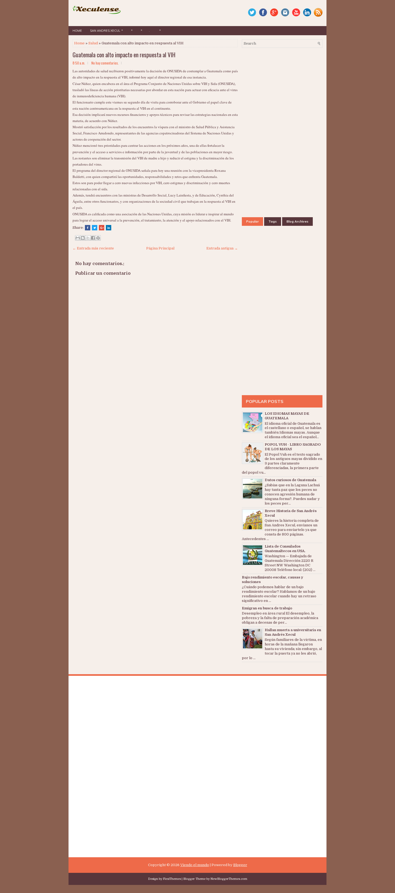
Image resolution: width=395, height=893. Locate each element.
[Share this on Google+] (101, 227)
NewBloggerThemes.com (228, 879)
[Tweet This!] (94, 227)
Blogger (240, 865)
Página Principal (160, 248)
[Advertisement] (155, 438)
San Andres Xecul (106, 30)
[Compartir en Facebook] (93, 238)
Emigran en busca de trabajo (267, 608)
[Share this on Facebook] (87, 227)
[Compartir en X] (88, 238)
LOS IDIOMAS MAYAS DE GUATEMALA (287, 416)
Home (77, 31)
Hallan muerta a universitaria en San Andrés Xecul (293, 632)
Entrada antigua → (222, 248)
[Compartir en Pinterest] (98, 238)
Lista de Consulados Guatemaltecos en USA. (285, 548)
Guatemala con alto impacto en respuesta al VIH (124, 54)
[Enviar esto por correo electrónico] (77, 238)
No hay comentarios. (105, 63)
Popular (252, 221)
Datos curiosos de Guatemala (290, 480)
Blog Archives (297, 221)
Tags (272, 221)
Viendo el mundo (194, 865)
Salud (93, 43)
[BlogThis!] (82, 238)
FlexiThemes (172, 879)
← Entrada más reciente (93, 248)
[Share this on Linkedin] (108, 227)
